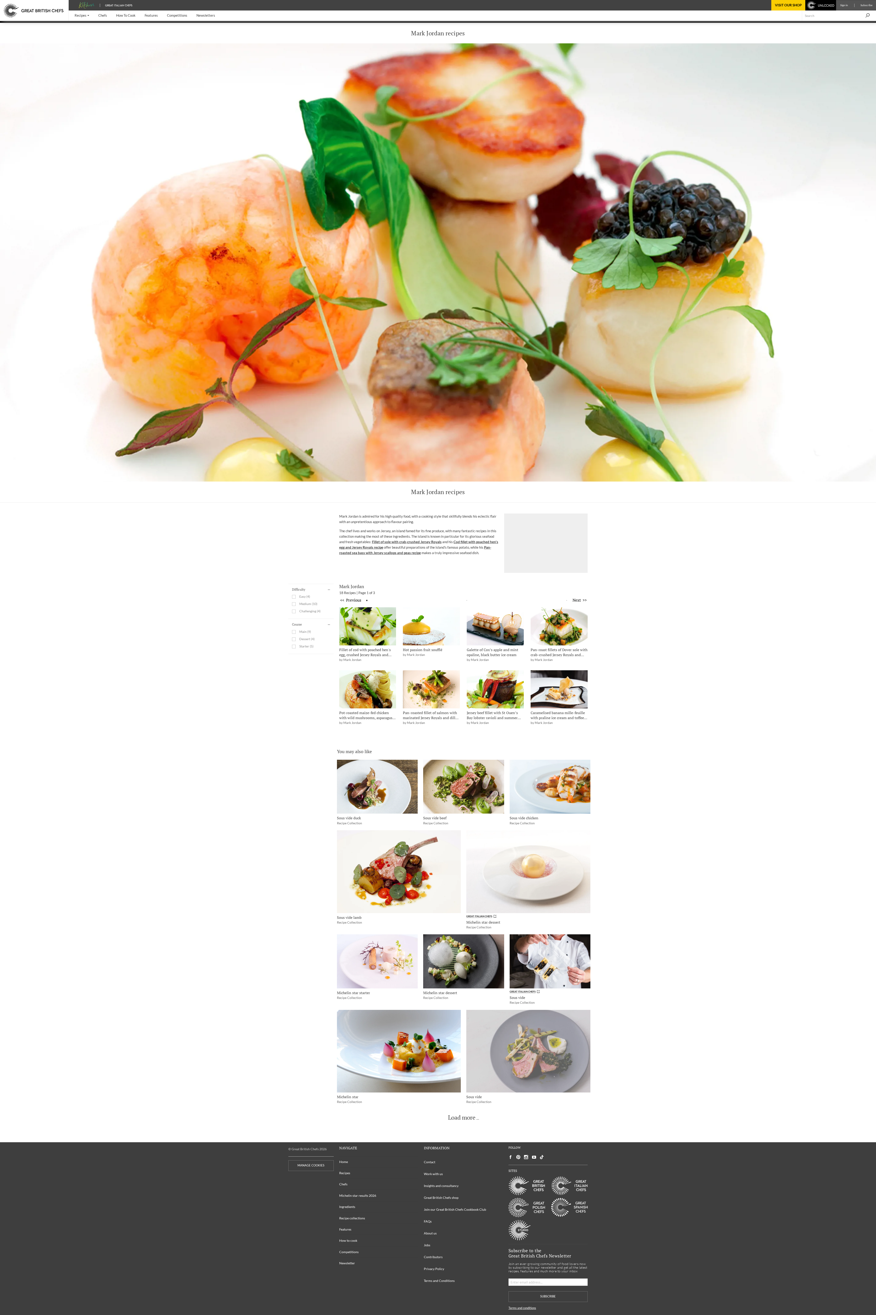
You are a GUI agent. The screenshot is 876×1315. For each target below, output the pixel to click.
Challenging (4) (310, 611)
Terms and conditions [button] (522, 1308)
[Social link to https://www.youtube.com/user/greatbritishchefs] (534, 1157)
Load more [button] (461, 1118)
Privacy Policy (434, 1269)
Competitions (349, 1252)
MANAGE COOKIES (310, 1165)
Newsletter (347, 1263)
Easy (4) (304, 596)
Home (343, 1162)
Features (345, 1229)
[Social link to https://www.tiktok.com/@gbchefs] (542, 1157)
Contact (429, 1162)
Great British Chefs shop (441, 1198)
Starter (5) (306, 646)
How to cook (348, 1240)
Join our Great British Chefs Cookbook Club (455, 1209)
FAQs (428, 1221)
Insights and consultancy (441, 1186)
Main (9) (305, 632)
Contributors (433, 1257)
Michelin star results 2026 (357, 1195)
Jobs (427, 1245)
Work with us (433, 1174)
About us (430, 1233)
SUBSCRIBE (548, 1296)
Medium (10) (308, 604)
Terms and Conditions (439, 1281)
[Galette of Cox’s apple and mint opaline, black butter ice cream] (495, 626)
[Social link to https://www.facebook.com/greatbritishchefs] (510, 1157)
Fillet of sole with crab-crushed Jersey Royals (407, 542)
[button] (82, 15)
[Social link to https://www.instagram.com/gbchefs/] (526, 1157)
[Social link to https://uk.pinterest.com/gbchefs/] (518, 1157)
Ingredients (347, 1207)
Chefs (343, 1184)
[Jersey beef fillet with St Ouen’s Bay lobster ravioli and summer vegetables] (495, 689)
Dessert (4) (307, 639)
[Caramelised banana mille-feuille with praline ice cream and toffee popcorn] (559, 689)
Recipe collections (352, 1218)
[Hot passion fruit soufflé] (431, 626)
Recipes (344, 1173)
